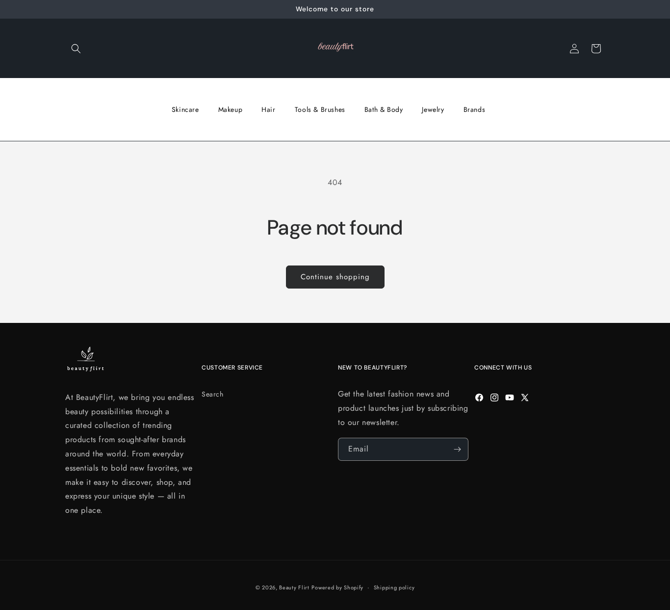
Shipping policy (394, 587)
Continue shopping (335, 276)
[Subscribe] (457, 449)
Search (213, 394)
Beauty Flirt (294, 587)
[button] (76, 48)
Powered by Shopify (337, 587)
